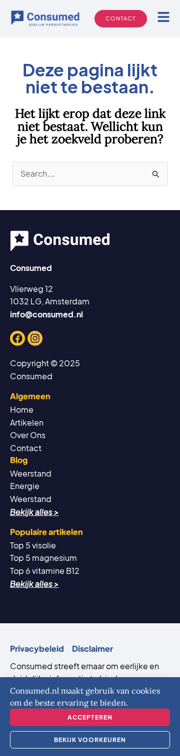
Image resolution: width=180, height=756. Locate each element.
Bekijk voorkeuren (90, 740)
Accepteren (90, 717)
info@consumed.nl (46, 314)
